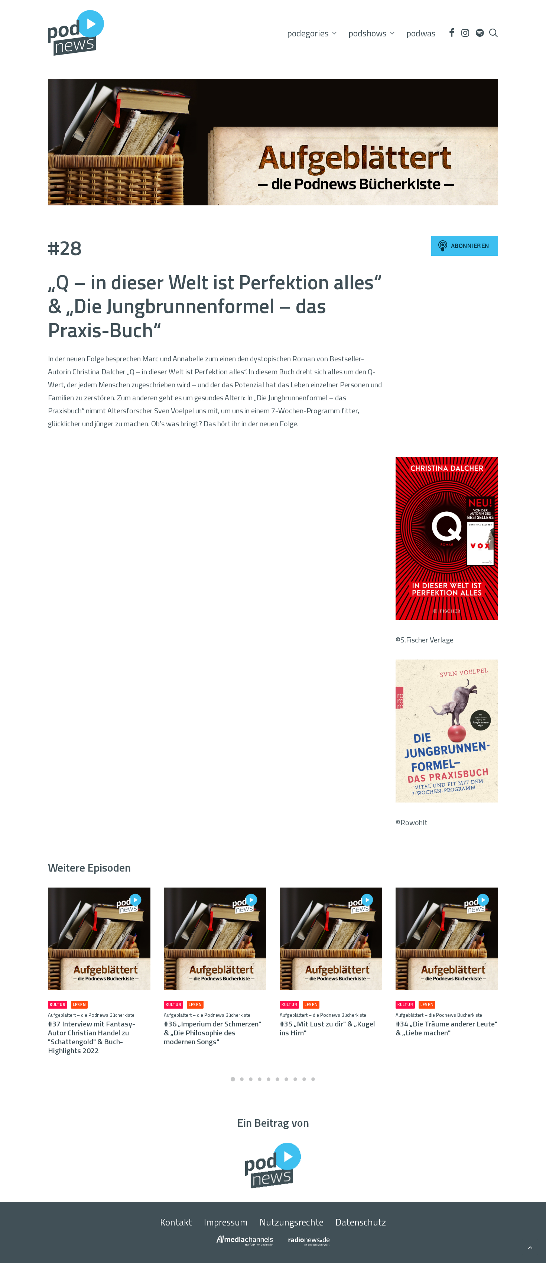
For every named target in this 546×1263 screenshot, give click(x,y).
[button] (451, 33)
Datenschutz (360, 1222)
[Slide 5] (268, 1079)
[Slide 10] (313, 1079)
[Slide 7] (286, 1079)
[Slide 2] (241, 1079)
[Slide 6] (277, 1079)
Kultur (57, 1005)
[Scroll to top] (530, 1246)
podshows (367, 33)
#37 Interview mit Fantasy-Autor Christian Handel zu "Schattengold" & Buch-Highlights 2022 (91, 1033)
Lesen (79, 1005)
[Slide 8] (295, 1079)
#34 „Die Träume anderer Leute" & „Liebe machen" (446, 1024)
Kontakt (176, 1222)
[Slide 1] (232, 1079)
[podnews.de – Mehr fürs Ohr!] (76, 33)
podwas (421, 33)
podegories (308, 33)
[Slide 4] (259, 1079)
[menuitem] (312, 33)
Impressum (226, 1222)
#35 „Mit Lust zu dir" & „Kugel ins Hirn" (327, 1024)
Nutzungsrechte (292, 1222)
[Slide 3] (250, 1079)
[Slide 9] (304, 1079)
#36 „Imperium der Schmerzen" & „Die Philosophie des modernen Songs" (212, 1029)
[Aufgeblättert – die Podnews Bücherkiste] (273, 142)
